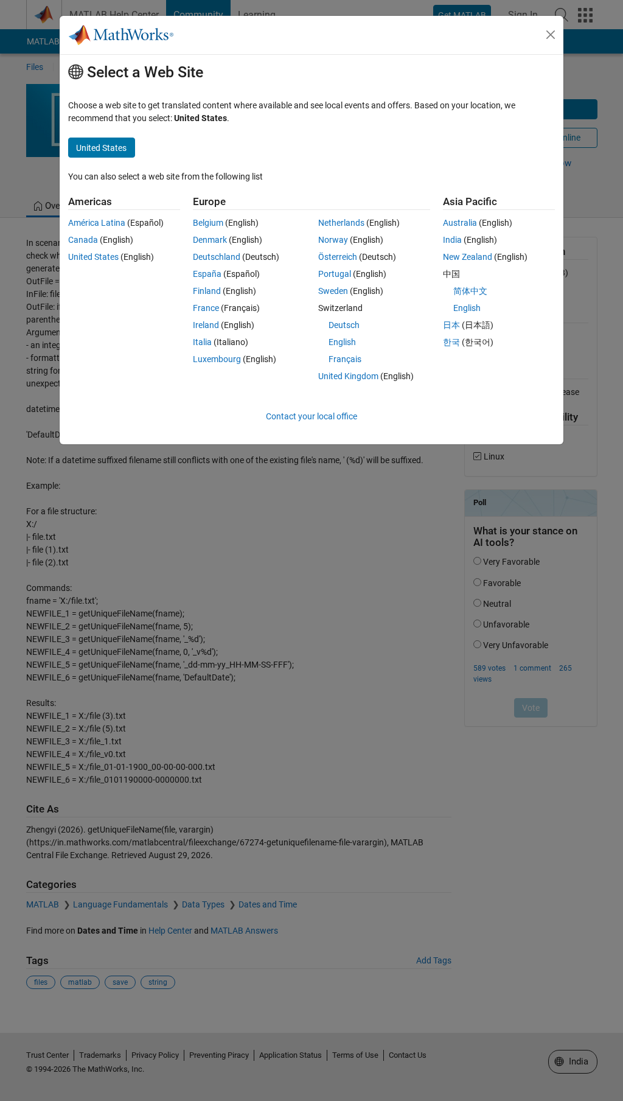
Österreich (337, 257)
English (342, 342)
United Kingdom (348, 376)
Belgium (208, 223)
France (206, 308)
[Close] (550, 34)
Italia (202, 342)
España (207, 274)
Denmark (210, 240)
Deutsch (344, 325)
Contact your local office (311, 416)
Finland (207, 291)
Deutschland (216, 257)
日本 (451, 325)
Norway (333, 240)
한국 (451, 342)
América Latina (96, 223)
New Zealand (467, 257)
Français (345, 359)
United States (93, 257)
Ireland (206, 325)
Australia (460, 223)
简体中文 (470, 291)
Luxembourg (217, 359)
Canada (83, 240)
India (452, 240)
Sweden (333, 291)
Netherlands (341, 223)
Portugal (334, 274)
